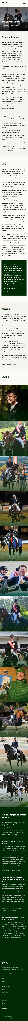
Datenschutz (4, 1008)
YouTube (16, 973)
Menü (25, 3)
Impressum (4, 1006)
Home (3, 981)
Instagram (10, 973)
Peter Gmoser (5, 984)
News (2, 989)
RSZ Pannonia (4, 992)
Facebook (3, 973)
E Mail (20, 973)
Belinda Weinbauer (6, 986)
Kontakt (3, 995)
